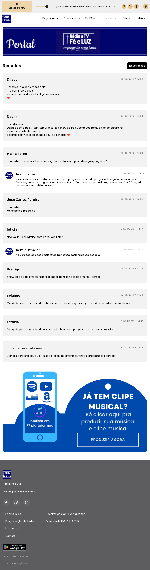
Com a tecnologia (10, 563)
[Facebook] (136, 6)
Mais (141, 18)
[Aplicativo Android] (145, 6)
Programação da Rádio (19, 521)
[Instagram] (130, 6)
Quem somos (72, 18)
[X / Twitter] (124, 6)
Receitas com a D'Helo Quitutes (65, 513)
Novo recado (137, 65)
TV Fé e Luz (92, 18)
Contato (127, 18)
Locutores (111, 18)
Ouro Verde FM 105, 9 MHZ (63, 521)
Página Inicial (50, 18)
